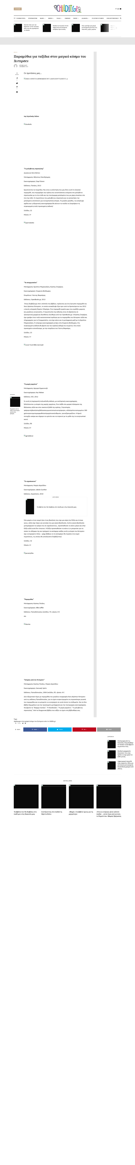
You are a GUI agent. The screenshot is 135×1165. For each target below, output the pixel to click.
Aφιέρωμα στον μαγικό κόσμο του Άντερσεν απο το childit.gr (35, 721)
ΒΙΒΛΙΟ (15, 52)
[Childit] (67, 8)
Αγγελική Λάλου (23, 65)
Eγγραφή (17, 9)
